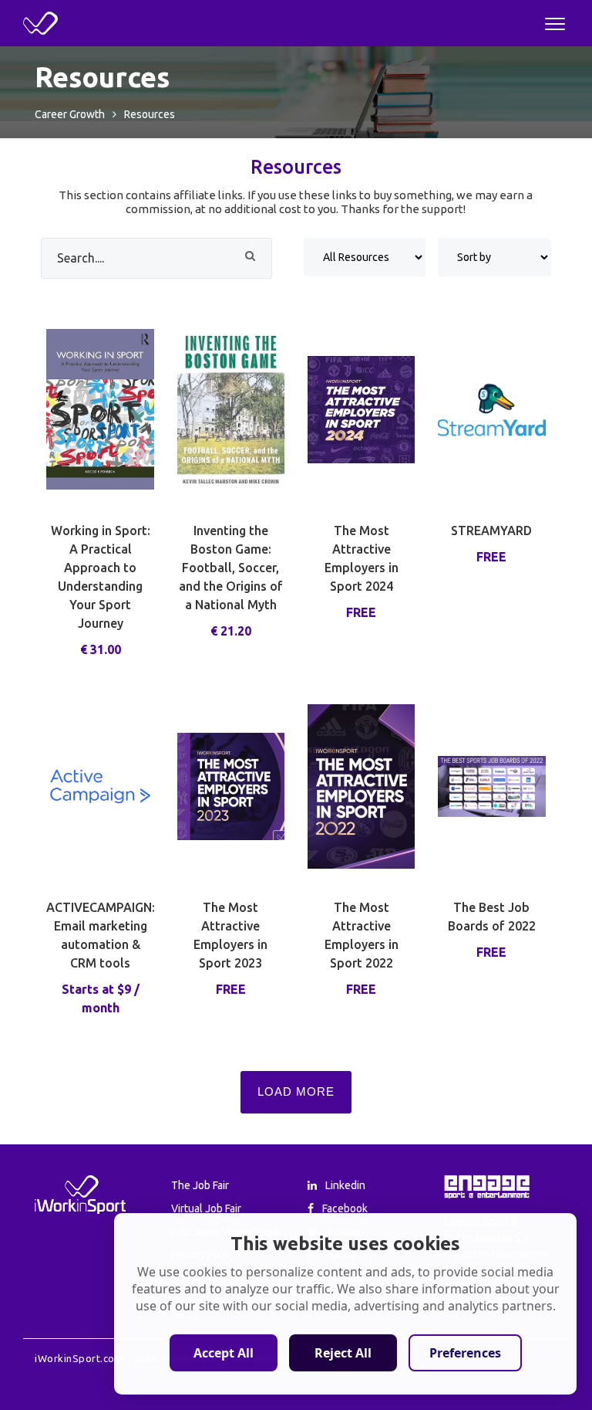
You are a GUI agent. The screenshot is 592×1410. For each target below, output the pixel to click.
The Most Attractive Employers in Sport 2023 (230, 935)
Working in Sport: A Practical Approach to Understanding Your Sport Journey (100, 577)
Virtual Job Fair (206, 1208)
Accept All (223, 1352)
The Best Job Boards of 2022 (492, 916)
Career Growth (70, 114)
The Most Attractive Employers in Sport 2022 (362, 935)
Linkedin (344, 1185)
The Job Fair (200, 1185)
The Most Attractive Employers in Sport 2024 (362, 558)
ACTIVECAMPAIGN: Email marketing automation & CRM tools (99, 935)
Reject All (343, 1352)
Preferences (465, 1352)
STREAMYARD (491, 530)
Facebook (344, 1208)
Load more (296, 1091)
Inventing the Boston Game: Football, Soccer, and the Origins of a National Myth (231, 568)
